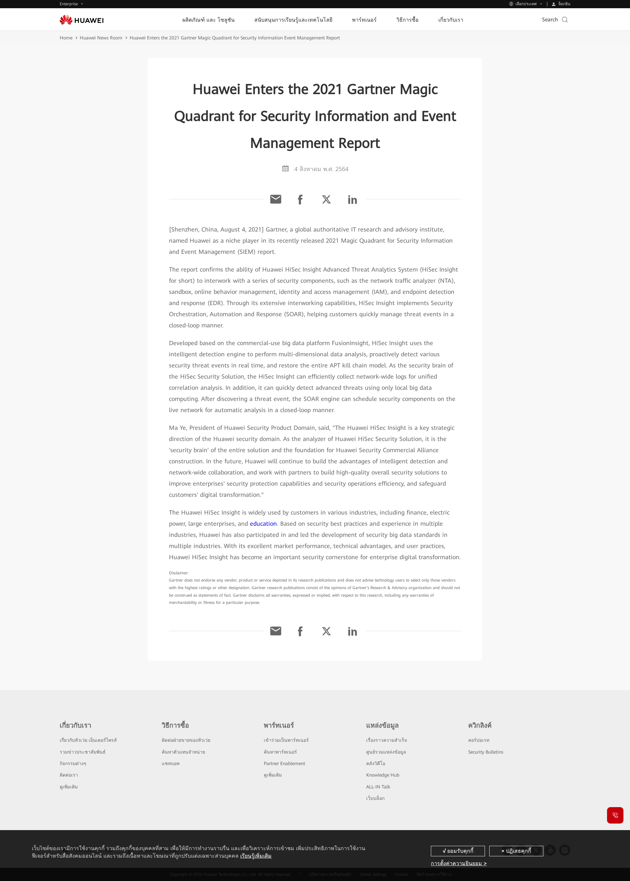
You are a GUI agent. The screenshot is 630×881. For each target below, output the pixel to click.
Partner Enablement (284, 763)
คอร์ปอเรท (478, 740)
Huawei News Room (101, 37)
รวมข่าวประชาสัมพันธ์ (83, 752)
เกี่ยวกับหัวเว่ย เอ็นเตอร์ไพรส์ (88, 740)
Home (66, 37)
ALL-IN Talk (378, 786)
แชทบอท (170, 763)
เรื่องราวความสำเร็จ (386, 740)
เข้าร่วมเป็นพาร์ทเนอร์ (286, 740)
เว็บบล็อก (375, 798)
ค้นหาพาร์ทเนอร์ (280, 752)
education (263, 523)
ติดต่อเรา (69, 775)
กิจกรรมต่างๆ (73, 763)
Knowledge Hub (382, 775)
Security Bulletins (485, 752)
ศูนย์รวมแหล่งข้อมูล (386, 752)
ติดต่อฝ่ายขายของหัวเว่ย (186, 740)
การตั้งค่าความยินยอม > (459, 863)
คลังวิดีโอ (375, 763)
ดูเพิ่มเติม (69, 786)
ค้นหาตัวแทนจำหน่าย (183, 752)
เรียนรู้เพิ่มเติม (256, 856)
